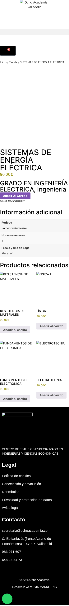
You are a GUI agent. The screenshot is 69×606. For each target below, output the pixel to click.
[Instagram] (38, 599)
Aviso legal (10, 508)
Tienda (13, 62)
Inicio (3, 62)
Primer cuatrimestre (14, 228)
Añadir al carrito (15, 196)
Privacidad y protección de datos (27, 500)
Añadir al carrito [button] (15, 330)
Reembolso (10, 492)
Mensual (7, 253)
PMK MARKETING (45, 587)
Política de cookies (16, 476)
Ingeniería (51, 189)
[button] (34, 32)
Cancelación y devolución (21, 484)
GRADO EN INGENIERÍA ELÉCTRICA (34, 186)
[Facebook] (30, 599)
